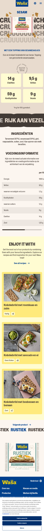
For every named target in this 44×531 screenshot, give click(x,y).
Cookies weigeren (22, 523)
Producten (6, 493)
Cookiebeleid (5, 514)
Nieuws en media (30, 488)
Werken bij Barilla (30, 493)
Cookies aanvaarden (22, 518)
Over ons (6, 488)
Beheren (22, 528)
